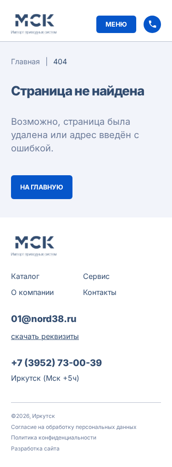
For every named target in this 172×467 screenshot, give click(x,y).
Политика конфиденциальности (53, 437)
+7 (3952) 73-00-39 (56, 362)
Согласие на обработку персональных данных (74, 426)
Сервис (96, 276)
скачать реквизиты (45, 336)
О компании (32, 292)
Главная (25, 61)
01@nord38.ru (44, 318)
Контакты (100, 292)
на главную (41, 187)
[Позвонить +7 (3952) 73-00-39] (152, 24)
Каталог (25, 276)
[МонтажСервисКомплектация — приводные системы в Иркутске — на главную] (34, 24)
